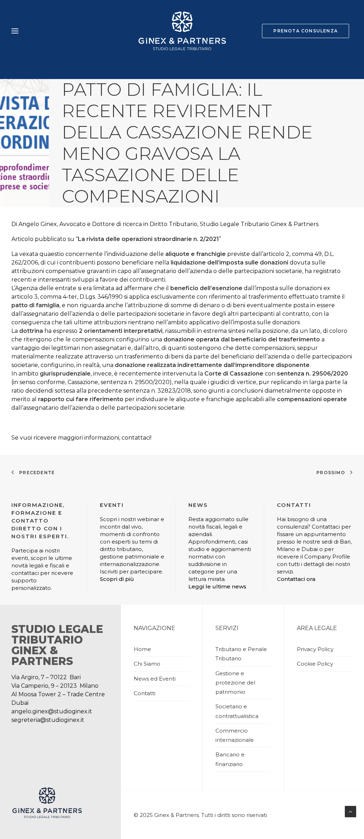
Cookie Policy (315, 663)
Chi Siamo (147, 663)
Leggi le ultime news (217, 586)
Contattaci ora (296, 579)
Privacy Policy (315, 649)
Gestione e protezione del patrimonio (235, 683)
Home (142, 649)
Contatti (144, 693)
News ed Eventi (155, 678)
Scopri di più (117, 579)
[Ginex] (181, 31)
